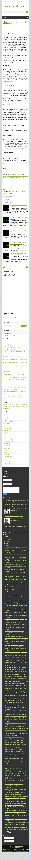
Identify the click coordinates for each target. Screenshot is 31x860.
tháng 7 (7, 543)
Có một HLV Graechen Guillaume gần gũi (14, 636)
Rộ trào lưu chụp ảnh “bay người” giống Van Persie (16, 638)
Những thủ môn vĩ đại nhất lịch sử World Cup (15, 23)
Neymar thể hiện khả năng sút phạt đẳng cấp (15, 683)
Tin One (5, 436)
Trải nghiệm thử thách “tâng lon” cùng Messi (15, 660)
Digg (12, 193)
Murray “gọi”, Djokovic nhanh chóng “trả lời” (14, 603)
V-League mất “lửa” (7, 371)
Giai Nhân (6, 417)
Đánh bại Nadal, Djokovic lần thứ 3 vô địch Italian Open (15, 359)
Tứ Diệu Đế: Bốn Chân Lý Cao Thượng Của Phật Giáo (16, 345)
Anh (23, 177)
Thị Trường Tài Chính (8, 461)
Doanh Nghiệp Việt (11, 849)
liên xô (21, 174)
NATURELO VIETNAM (9, 414)
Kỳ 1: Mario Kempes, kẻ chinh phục (13, 813)
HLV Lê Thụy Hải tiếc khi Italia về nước (14, 593)
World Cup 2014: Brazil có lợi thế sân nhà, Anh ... (16, 714)
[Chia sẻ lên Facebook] (8, 199)
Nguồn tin (5, 189)
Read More (22, 250)
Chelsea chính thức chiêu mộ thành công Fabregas (16, 655)
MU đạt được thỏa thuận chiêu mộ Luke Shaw (15, 667)
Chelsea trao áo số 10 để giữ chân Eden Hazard (15, 698)
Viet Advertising (7, 437)
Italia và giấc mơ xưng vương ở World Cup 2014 (16, 716)
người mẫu (19, 406)
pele (9, 174)
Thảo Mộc (5, 849)
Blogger (18, 847)
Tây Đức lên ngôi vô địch (12, 176)
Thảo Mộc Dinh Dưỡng (9, 421)
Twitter (18, 191)
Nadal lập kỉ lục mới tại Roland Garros (13, 749)
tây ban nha (12, 177)
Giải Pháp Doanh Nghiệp (9, 450)
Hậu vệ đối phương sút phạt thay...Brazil (14, 784)
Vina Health (6, 432)
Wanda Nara (9, 408)
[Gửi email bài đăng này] (4, 199)
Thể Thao (10, 196)
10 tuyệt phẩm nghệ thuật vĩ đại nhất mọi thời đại (15, 396)
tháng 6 (7, 545)
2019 (6, 536)
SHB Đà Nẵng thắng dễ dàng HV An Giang (14, 646)
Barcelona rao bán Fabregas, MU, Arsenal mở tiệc (16, 827)
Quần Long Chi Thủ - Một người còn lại (12, 347)
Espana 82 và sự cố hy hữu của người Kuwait (15, 812)
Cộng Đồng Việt (7, 423)
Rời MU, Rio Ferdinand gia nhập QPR (13, 600)
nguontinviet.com (8, 28)
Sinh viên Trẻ (7, 463)
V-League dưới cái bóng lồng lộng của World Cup (16, 639)
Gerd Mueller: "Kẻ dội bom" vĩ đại (12, 735)
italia (8, 177)
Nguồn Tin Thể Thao (13, 6)
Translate (13, 335)
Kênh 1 (6, 196)
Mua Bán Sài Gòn (8, 443)
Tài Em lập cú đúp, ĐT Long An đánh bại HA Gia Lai (16, 822)
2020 (6, 534)
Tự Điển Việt (7, 425)
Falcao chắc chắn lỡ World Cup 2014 (13, 737)
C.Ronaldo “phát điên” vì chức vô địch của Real (13, 374)
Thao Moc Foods (7, 428)
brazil (11, 174)
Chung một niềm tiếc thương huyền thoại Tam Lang (16, 728)
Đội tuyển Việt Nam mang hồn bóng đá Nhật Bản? (16, 547)
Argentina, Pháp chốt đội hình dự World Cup (15, 738)
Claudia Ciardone (15, 404)
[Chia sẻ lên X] (7, 199)
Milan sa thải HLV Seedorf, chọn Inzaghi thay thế (16, 676)
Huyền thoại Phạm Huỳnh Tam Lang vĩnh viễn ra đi (16, 778)
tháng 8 (7, 541)
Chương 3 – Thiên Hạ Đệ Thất (10, 349)
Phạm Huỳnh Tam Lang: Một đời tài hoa (14, 747)
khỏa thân (10, 406)
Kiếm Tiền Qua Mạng (8, 439)
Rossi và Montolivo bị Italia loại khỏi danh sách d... (16, 796)
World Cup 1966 (18, 177)
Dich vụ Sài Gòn (7, 448)
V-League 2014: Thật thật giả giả (12, 622)
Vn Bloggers (6, 426)
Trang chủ (6, 473)
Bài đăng (7, 838)
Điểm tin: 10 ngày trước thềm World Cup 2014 (15, 771)
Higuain (26, 404)
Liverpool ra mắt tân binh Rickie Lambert (14, 742)
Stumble (6, 193)
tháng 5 (7, 832)
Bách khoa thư (7, 458)
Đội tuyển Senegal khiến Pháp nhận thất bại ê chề (16, 751)
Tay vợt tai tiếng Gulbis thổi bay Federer (14, 805)
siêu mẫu (23, 406)
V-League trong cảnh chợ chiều (12, 595)
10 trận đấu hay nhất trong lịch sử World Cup (15, 792)
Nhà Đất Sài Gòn (7, 447)
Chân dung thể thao (7, 404)
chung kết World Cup (23, 176)
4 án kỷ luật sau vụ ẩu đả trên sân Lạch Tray (15, 717)
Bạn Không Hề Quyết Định (9, 344)
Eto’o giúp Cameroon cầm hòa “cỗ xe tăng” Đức (15, 803)
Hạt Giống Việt (7, 434)
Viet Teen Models (8, 456)
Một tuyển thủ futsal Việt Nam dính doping (14, 669)
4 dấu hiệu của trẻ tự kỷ (9, 395)
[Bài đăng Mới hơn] (4, 267)
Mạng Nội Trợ (7, 430)
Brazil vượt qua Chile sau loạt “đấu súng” (14, 548)
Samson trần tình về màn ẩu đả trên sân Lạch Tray (16, 773)
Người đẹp (15, 406)
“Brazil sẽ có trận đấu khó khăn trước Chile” (15, 564)
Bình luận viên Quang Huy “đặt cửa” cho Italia (15, 602)
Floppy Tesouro (22, 404)
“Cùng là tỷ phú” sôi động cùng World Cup (14, 645)
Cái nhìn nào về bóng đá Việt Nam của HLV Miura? (16, 681)
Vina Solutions (25, 851)
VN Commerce (7, 445)
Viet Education (7, 460)
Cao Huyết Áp (7, 415)
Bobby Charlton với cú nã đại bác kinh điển (14, 705)
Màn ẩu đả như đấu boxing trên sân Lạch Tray (15, 794)
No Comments (19, 25)
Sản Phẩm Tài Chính (8, 441)
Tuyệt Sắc (6, 419)
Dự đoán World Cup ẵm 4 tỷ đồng (12, 665)
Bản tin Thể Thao (11, 186)
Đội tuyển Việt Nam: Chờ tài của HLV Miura (14, 631)
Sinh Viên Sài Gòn (8, 452)
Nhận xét (7, 840)
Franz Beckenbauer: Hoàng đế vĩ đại (13, 700)
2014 (6, 538)
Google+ (25, 191)
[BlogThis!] (6, 199)
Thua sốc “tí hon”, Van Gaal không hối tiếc (14, 516)
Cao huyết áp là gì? (8, 398)
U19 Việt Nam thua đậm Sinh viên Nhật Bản (15, 674)
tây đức (4, 177)
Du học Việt (6, 454)
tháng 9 (7, 539)
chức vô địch (16, 174)
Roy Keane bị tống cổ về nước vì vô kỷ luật (15, 753)
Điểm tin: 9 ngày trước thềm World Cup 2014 (15, 726)
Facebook (12, 191)
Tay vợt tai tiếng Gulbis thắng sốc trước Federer (16, 810)
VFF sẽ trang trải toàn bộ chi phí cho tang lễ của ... (16, 733)
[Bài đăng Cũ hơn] (27, 267)
